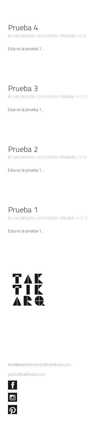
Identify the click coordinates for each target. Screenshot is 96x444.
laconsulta (23, 36)
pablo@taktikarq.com (26, 374)
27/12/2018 (47, 36)
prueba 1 (68, 96)
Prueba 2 (23, 149)
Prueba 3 (23, 88)
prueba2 (68, 36)
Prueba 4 (23, 27)
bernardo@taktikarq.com (49, 364)
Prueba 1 (23, 209)
